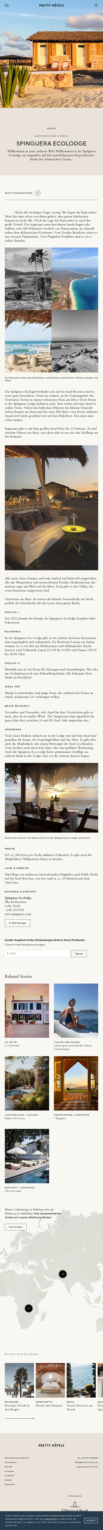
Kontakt (8, 1467)
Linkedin (8, 1480)
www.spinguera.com (18, 914)
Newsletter (10, 1484)
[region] (51, 507)
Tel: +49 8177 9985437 (87, 1458)
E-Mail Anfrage (17, 923)
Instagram (9, 1471)
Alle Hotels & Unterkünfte (17, 1458)
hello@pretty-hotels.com (86, 1462)
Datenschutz (11, 1462)
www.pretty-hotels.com (87, 1467)
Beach (51, 128)
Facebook (9, 1475)
